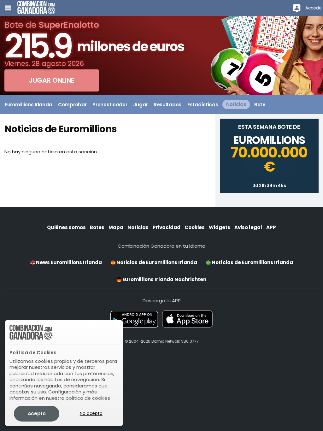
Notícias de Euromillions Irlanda (252, 262)
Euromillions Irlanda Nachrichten (163, 279)
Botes (97, 227)
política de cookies (88, 398)
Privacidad (166, 227)
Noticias (138, 227)
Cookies (195, 227)
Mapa (116, 227)
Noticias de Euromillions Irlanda (156, 262)
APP (271, 227)
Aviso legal (248, 227)
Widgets (219, 227)
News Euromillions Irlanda (68, 262)
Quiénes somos (66, 227)
